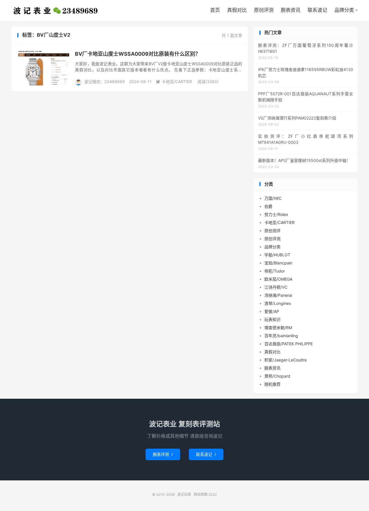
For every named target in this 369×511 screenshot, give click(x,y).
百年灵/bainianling (281, 335)
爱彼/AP (271, 311)
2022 (212, 494)
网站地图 (201, 494)
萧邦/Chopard (277, 376)
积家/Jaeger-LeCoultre (285, 359)
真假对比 (237, 10)
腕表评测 (163, 454)
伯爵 (268, 206)
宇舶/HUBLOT (277, 254)
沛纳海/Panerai (278, 295)
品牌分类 (344, 10)
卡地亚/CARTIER (174, 81)
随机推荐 (272, 384)
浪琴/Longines (277, 303)
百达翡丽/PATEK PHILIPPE (288, 343)
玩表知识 (272, 319)
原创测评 (272, 230)
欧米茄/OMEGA (278, 279)
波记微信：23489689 (104, 81)
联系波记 (317, 10)
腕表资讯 (290, 10)
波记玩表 (56, 10)
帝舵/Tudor (274, 270)
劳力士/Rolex (276, 214)
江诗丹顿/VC (275, 287)
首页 (215, 10)
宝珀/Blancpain (278, 262)
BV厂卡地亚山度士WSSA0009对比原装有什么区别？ (137, 54)
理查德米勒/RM (278, 327)
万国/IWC (273, 198)
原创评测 (264, 10)
